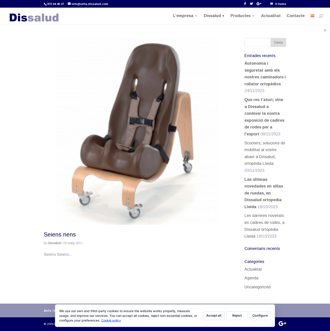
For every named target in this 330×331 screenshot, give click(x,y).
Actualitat (271, 16)
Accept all (213, 315)
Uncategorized (257, 287)
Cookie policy (111, 320)
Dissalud (54, 243)
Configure (260, 315)
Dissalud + (214, 16)
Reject (237, 315)
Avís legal (52, 310)
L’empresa (183, 16)
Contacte (296, 16)
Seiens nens (60, 234)
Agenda (251, 278)
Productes (241, 16)
